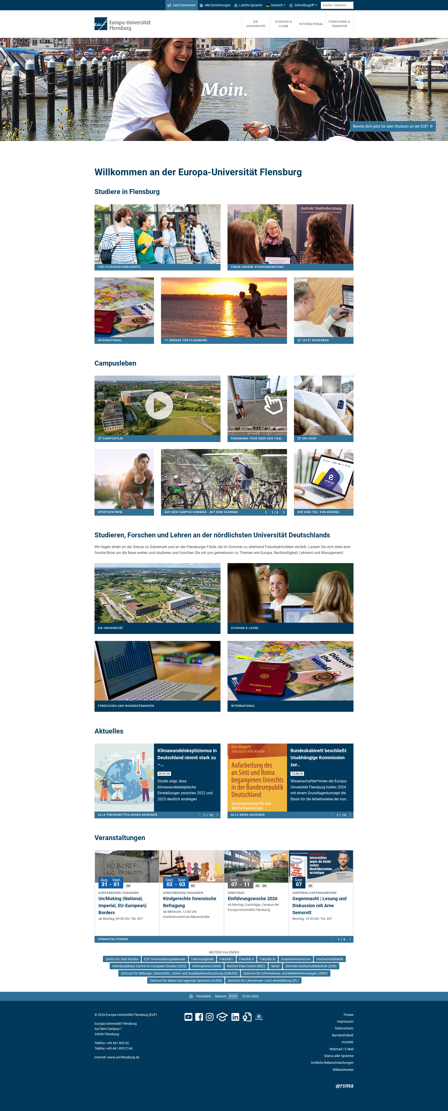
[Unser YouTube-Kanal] (188, 1017)
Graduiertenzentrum (296, 959)
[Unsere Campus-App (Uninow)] (222, 1017)
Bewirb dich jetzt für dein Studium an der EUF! (390, 126)
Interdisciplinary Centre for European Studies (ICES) (149, 966)
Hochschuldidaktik (329, 959)
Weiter (284, 512)
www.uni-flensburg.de (123, 1057)
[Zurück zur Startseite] (122, 24)
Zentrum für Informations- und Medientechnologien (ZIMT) (285, 973)
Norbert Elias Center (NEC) (246, 966)
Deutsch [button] (277, 5)
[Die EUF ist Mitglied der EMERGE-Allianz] (259, 1017)
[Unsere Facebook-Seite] (199, 1017)
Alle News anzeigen (248, 814)
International (311, 24)
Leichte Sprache (250, 5)
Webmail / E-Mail (341, 1049)
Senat (275, 966)
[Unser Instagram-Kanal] (210, 1017)
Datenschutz (344, 1028)
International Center (206, 966)
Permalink (203, 996)
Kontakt (348, 1042)
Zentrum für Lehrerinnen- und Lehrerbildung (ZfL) (263, 981)
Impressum (345, 1021)
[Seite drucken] (191, 996)
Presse (349, 1015)
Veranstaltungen (113, 939)
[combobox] (337, 5)
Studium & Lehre (283, 24)
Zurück (266, 512)
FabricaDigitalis (202, 959)
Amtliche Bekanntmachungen (332, 1062)
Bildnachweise (343, 1069)
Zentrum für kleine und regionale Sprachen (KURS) (186, 981)
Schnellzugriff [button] (304, 5)
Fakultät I (226, 959)
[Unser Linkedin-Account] (235, 1017)
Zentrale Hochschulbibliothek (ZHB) (311, 966)
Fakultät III (267, 959)
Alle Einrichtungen (218, 5)
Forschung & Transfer (339, 24)
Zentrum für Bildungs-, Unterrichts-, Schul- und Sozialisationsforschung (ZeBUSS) (179, 973)
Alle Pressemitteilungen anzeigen (127, 814)
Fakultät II (246, 959)
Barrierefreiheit (343, 1035)
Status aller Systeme (339, 1056)
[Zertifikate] (247, 1017)
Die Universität (256, 24)
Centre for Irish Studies (121, 959)
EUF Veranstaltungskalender (165, 959)
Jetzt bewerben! (184, 5)
